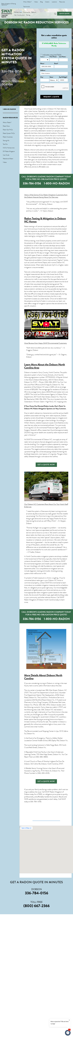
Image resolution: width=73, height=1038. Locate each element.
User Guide (6, 155)
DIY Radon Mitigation (9, 151)
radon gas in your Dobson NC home (48, 580)
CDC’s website (49, 236)
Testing (28, 15)
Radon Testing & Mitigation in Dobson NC (45, 220)
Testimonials (26, 7)
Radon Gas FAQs (8, 130)
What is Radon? (27, 2)
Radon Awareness (8, 137)
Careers (47, 2)
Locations (54, 2)
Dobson (27, 372)
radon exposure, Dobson (58, 415)
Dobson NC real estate (53, 709)
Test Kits (5, 144)
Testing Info (6, 140)
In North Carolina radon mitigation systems (39, 556)
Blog (41, 2)
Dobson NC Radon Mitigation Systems (38, 408)
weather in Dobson (58, 721)
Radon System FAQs (9, 133)
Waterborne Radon (8, 159)
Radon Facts (6, 126)
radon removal (29, 442)
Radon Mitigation (49, 194)
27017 (60, 707)
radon (26, 135)
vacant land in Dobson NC (49, 717)
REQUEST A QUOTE (51, 97)
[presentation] (54, 87)
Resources (62, 2)
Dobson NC (52, 108)
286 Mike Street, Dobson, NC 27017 (45, 691)
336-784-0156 (11, 71)
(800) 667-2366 (36, 906)
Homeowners (18, 12)
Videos (36, 2)
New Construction (19, 15)
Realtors (33, 12)
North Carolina (38, 296)
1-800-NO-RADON (4, 16)
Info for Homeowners (9, 148)
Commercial (26, 12)
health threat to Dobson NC (34, 118)
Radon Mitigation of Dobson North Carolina (39, 599)
